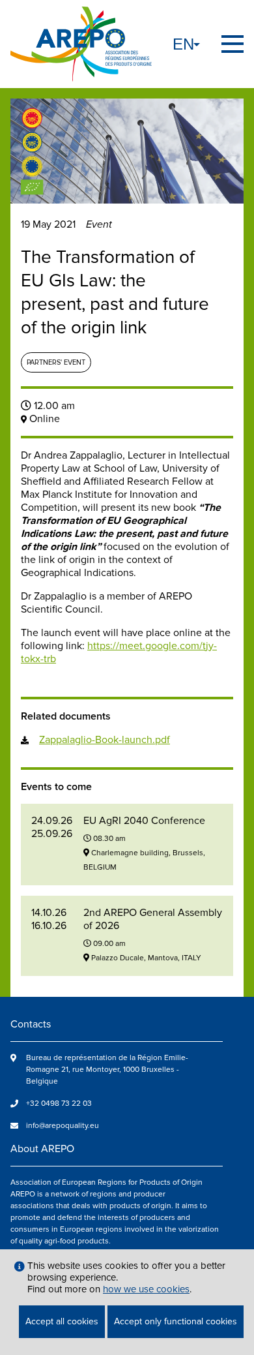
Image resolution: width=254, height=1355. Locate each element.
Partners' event (56, 362)
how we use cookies (146, 1289)
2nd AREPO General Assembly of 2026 (152, 919)
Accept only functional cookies (175, 1321)
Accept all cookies (61, 1321)
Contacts (30, 1024)
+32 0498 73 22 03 (59, 1103)
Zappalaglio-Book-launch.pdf (104, 739)
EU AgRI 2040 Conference (144, 820)
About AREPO (42, 1148)
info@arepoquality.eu (62, 1126)
